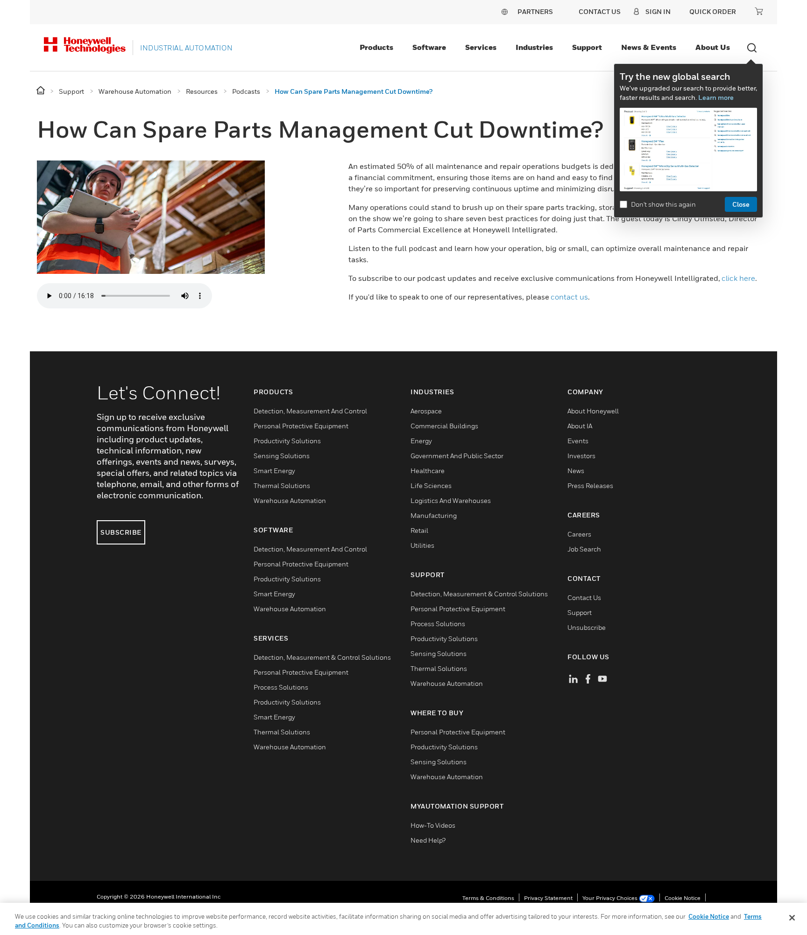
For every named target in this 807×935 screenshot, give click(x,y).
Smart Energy (274, 470)
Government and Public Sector (457, 456)
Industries (534, 47)
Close (741, 204)
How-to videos (433, 825)
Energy (421, 441)
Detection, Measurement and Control (310, 411)
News (575, 470)
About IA (579, 426)
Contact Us (584, 597)
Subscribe (121, 532)
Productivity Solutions (287, 441)
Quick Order (712, 11)
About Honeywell (593, 411)
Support (587, 47)
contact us (569, 296)
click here (738, 278)
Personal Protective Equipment (301, 426)
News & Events (648, 47)
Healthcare (428, 470)
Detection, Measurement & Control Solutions (322, 657)
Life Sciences (431, 485)
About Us (712, 47)
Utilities (422, 545)
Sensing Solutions (282, 456)
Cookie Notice (683, 897)
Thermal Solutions (282, 485)
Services (480, 47)
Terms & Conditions (488, 897)
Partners (535, 11)
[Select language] (504, 11)
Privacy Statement (548, 897)
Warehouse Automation (290, 500)
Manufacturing (434, 515)
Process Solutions (281, 687)
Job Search (584, 549)
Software (429, 47)
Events (577, 441)
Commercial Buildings (444, 426)
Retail (419, 530)
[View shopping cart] (759, 11)
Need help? (428, 840)
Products (376, 47)
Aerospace (426, 411)
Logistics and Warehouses (451, 500)
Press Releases (590, 485)
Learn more (716, 97)
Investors (581, 456)
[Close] (792, 917)
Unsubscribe (586, 627)
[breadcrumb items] (41, 91)
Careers (579, 534)
